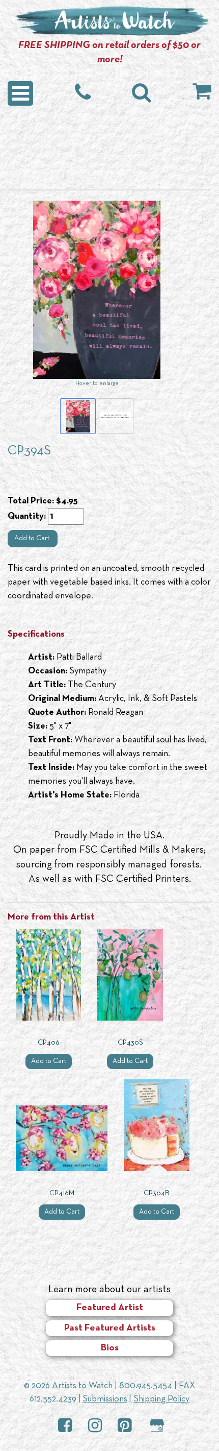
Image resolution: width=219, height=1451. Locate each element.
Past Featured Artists (109, 1328)
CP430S (130, 1042)
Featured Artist (109, 1307)
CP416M (61, 1193)
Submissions (105, 1399)
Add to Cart (32, 538)
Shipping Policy (161, 1399)
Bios (110, 1348)
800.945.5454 (145, 1386)
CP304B (157, 1193)
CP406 (49, 1042)
